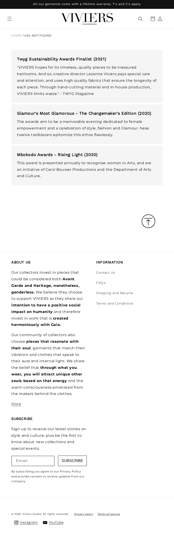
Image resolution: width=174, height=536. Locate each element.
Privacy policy (83, 514)
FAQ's (101, 283)
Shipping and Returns (114, 293)
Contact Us (105, 272)
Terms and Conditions (114, 303)
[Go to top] (148, 221)
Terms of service (109, 514)
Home (16, 35)
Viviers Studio (31, 514)
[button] (9, 19)
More (16, 404)
